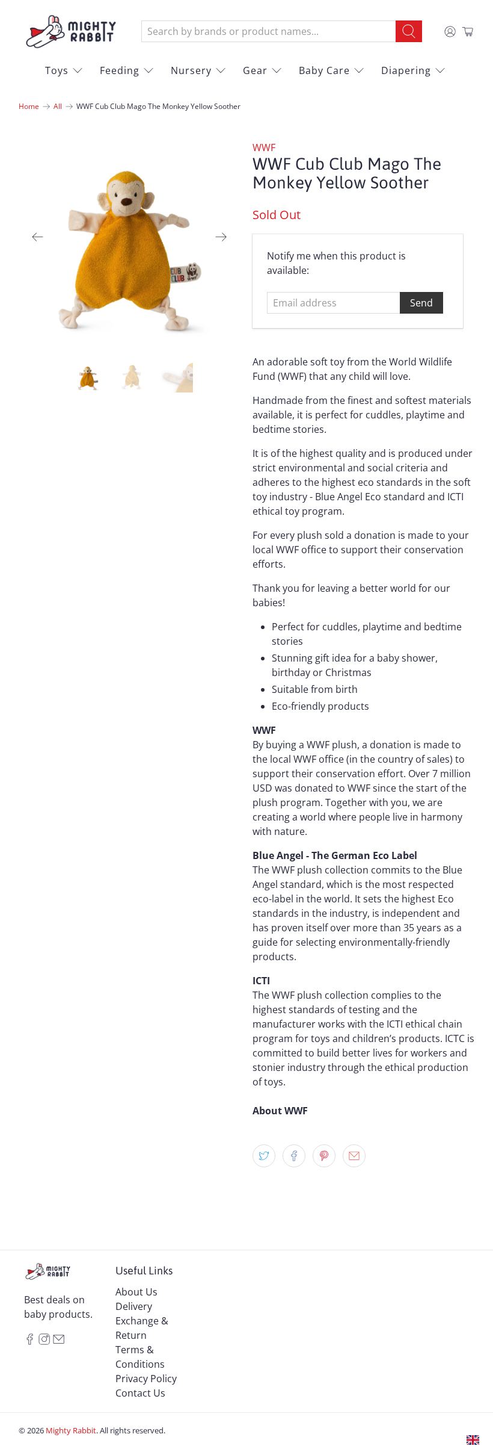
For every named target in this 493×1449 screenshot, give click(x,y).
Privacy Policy (146, 1378)
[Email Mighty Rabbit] (58, 1341)
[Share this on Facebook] (294, 1155)
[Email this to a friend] (354, 1155)
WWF (264, 147)
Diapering (406, 70)
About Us (136, 1292)
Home (29, 106)
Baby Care (324, 70)
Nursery (191, 70)
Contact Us (140, 1393)
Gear (255, 70)
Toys (57, 70)
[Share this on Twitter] (264, 1155)
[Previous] (38, 236)
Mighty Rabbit (71, 1430)
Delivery (133, 1306)
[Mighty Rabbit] (71, 31)
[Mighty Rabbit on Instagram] (44, 1341)
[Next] (221, 236)
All (58, 106)
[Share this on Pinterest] (324, 1155)
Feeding (119, 70)
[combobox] (269, 31)
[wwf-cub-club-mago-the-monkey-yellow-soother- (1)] (130, 237)
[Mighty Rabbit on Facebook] (29, 1341)
